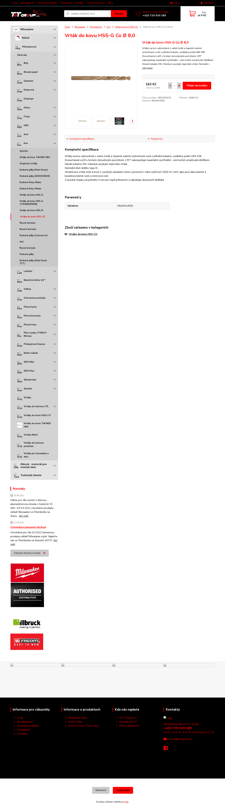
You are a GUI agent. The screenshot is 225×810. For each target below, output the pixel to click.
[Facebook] (167, 749)
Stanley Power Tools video (83, 725)
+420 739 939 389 (154, 15)
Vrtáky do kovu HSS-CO (32, 216)
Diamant (28, 80)
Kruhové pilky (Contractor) (34, 235)
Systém (24, 151)
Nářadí (25, 37)
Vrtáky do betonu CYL (36, 406)
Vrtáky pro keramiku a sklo (36, 455)
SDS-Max (29, 361)
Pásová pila (30, 306)
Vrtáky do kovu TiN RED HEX (35, 157)
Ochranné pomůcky (34, 297)
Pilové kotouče (32, 315)
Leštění (28, 271)
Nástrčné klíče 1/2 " (34, 280)
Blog (110, 2)
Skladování (30, 379)
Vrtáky (27, 397)
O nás (14, 2)
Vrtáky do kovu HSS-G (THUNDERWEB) (31, 203)
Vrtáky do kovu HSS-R (31, 210)
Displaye (28, 98)
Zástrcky (22, 55)
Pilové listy (30, 324)
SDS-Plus (29, 370)
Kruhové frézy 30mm (30, 182)
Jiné (26, 134)
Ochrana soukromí (96, 2)
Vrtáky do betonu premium (34, 444)
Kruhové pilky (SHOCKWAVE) (35, 176)
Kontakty (79, 2)
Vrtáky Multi (31, 434)
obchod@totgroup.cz (180, 739)
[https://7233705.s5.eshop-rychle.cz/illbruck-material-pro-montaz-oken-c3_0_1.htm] (26, 623)
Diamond (29, 89)
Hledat (118, 14)
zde (126, 801)
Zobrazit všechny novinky (27, 553)
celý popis (147, 68)
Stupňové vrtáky (28, 163)
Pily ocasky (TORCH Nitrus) (35, 334)
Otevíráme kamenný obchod (28, 527)
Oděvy (27, 289)
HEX (26, 125)
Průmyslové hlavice (34, 344)
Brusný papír (31, 72)
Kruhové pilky (27, 254)
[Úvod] (35, 13)
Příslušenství (29, 46)
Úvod (67, 27)
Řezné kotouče (27, 222)
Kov (26, 143)
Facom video (75, 721)
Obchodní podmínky (47, 2)
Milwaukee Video (77, 717)
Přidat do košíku (197, 85)
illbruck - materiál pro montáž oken (33, 466)
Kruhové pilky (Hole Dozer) (34, 169)
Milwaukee (26, 29)
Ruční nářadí (31, 353)
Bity (26, 63)
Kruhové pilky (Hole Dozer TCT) (33, 262)
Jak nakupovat (27, 2)
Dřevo (27, 107)
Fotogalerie (66, 2)
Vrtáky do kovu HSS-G (31, 194)
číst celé (23, 516)
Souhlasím (123, 790)
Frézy (27, 116)
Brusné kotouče (28, 229)
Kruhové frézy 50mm (30, 188)
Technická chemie (31, 475)
